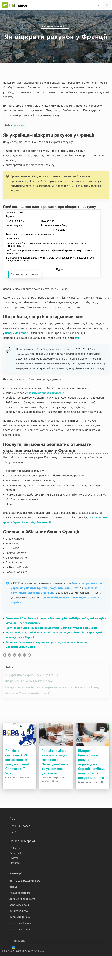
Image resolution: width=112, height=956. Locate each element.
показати (19, 125)
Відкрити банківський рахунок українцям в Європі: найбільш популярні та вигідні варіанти (92, 764)
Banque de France (16, 333)
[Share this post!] (4, 655)
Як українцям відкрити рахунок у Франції (31, 675)
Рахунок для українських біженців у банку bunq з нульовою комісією (51, 627)
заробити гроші (19, 904)
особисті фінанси (20, 917)
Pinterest (15, 862)
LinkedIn (14, 848)
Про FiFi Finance (19, 826)
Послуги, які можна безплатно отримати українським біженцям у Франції (52, 687)
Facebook (15, 853)
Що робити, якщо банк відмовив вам (29, 681)
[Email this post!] (29, 655)
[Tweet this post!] (9, 655)
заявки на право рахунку (45, 392)
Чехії (76, 588)
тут (77, 337)
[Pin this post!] (19, 655)
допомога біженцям (22, 898)
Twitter (13, 857)
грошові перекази (20, 892)
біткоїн (13, 886)
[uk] (14, 947)
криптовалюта (18, 910)
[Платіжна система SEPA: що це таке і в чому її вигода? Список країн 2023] (19, 746)
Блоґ (12, 832)
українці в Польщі (51, 781)
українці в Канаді (20, 923)
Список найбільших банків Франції (27, 693)
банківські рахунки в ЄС (55, 26)
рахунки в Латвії (60, 588)
